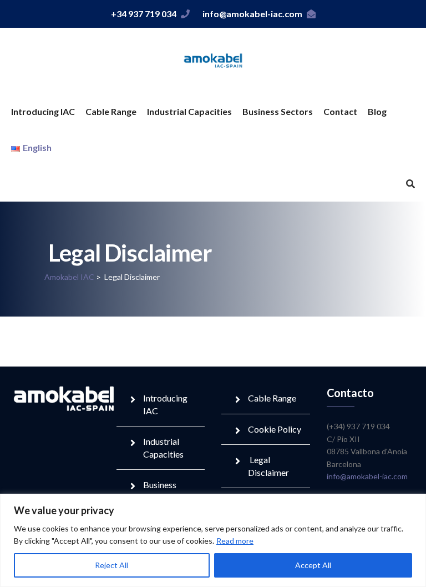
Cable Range (110, 111)
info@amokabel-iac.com (252, 13)
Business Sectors (277, 111)
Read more (234, 540)
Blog (377, 111)
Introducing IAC (43, 111)
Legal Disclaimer (268, 465)
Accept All (313, 565)
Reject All (111, 565)
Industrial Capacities (189, 111)
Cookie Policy (274, 429)
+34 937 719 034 (143, 13)
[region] (213, 540)
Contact (340, 111)
